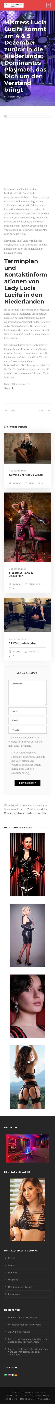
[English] (9, 1375)
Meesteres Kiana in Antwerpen (21, 574)
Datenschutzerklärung (20, 1286)
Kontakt (12, 1258)
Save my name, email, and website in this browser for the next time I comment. (25, 741)
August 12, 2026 (17, 639)
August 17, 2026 (17, 471)
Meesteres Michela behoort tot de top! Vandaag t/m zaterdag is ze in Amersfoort (28, 1352)
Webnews (13, 1279)
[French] (12, 1375)
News (31, 483)
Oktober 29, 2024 (16, 97)
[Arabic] (5, 1375)
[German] (15, 1375)
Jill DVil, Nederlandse (22, 643)
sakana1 (17, 483)
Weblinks (44, 1399)
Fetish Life (34, 584)
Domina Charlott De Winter (26, 474)
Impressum (14, 1294)
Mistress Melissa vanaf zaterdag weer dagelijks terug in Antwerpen (27, 1340)
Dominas (12, 1272)
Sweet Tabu (27, 1152)
